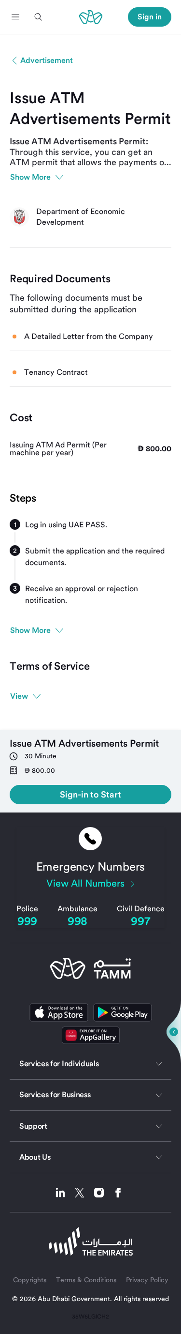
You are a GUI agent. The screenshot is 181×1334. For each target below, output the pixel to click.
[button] (15, 17)
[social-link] (91, 1035)
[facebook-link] (118, 1192)
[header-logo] (91, 17)
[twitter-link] (83, 1192)
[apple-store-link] (58, 1012)
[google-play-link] (122, 1012)
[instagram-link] (102, 1192)
